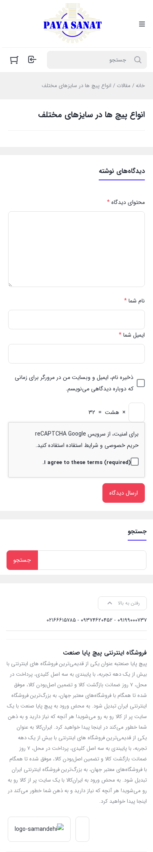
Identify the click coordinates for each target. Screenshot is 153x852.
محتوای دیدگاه (126, 202)
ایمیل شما (132, 335)
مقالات (124, 85)
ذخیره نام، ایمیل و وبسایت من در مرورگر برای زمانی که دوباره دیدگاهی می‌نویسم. (74, 383)
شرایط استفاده (82, 445)
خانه (140, 85)
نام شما (134, 300)
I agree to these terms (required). (86, 462)
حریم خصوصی (121, 445)
